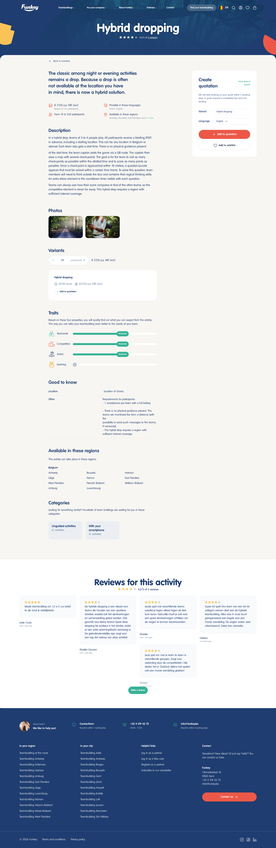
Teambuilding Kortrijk (91, 793)
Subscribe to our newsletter (156, 770)
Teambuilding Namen (31, 799)
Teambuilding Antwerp (31, 759)
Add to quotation (68, 291)
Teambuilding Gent (90, 776)
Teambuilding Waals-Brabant (35, 811)
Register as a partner (152, 765)
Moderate (122, 334)
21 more (149, 118)
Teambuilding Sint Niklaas (94, 817)
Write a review (138, 690)
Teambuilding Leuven (92, 805)
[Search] (233, 8)
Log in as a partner (151, 753)
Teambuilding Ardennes (32, 765)
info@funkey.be (189, 724)
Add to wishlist (227, 145)
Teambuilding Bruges (91, 765)
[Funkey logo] (29, 8)
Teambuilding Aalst (90, 753)
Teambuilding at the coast (33, 753)
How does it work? (244, 83)
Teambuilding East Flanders (34, 782)
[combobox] (231, 112)
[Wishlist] (248, 8)
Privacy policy (78, 839)
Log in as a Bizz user (152, 759)
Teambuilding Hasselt (92, 788)
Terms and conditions (54, 839)
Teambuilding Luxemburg (33, 793)
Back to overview (61, 61)
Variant (202, 111)
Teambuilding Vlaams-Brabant (36, 805)
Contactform (87, 724)
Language (204, 121)
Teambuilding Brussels (92, 770)
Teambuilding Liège (30, 788)
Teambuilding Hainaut (31, 770)
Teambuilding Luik (90, 799)
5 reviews (152, 38)
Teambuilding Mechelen (93, 811)
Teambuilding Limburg (31, 776)
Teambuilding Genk (91, 782)
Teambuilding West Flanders (34, 817)
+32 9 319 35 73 (139, 724)
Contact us (227, 797)
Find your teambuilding (201, 8)
